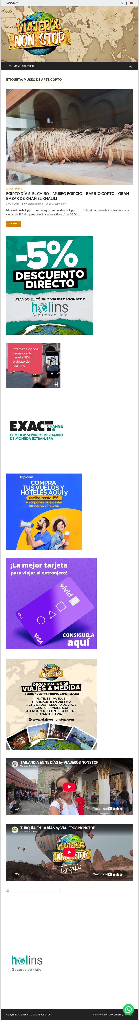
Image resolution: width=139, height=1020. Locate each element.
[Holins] (26, 981)
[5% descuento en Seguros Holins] (49, 333)
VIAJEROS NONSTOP (39, 1014)
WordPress (115, 1014)
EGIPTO (18, 188)
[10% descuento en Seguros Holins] (44, 548)
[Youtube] (131, 3)
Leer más (12, 223)
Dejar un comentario (56, 203)
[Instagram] (122, 3)
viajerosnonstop (34, 203)
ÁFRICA (9, 188)
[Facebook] (126, 3)
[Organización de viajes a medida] (51, 748)
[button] (128, 1009)
